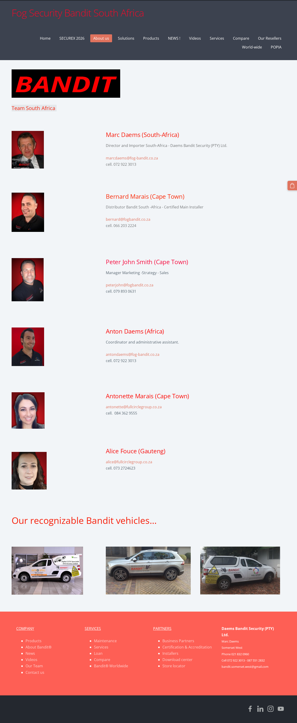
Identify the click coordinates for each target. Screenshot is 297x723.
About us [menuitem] (101, 38)
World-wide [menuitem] (252, 47)
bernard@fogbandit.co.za (128, 219)
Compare (102, 659)
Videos (31, 659)
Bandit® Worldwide (111, 665)
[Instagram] (270, 709)
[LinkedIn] (260, 709)
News (30, 653)
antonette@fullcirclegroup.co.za (134, 406)
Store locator (173, 665)
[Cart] (292, 185)
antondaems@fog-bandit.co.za (132, 354)
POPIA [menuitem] (276, 47)
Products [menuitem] (151, 38)
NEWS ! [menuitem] (174, 38)
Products (34, 640)
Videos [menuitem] (195, 38)
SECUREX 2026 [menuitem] (71, 38)
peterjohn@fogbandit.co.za (129, 285)
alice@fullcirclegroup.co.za (129, 461)
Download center (177, 659)
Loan (98, 653)
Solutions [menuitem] (126, 38)
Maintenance (105, 640)
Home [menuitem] (45, 38)
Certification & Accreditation (187, 647)
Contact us (35, 672)
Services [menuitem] (217, 38)
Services (101, 647)
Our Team (34, 665)
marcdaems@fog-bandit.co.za (132, 158)
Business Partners (178, 640)
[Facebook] (250, 709)
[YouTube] (280, 709)
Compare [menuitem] (241, 38)
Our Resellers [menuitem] (269, 38)
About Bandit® (39, 647)
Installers (170, 653)
